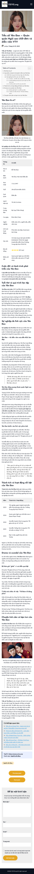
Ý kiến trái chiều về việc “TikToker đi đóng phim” (18, 92)
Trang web (6, 841)
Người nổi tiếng (15, 756)
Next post (17, 780)
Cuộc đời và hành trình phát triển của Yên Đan (17, 73)
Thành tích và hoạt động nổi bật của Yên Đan (16, 86)
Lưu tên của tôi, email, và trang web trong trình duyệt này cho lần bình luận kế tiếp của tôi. (17, 852)
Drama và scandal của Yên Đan (12, 88)
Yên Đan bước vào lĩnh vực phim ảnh (17, 84)
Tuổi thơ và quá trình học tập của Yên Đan (18, 75)
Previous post (17, 773)
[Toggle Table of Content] (29, 68)
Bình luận (6, 802)
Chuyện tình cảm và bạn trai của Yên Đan (15, 95)
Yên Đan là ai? (8, 71)
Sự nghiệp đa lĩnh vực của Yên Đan (16, 77)
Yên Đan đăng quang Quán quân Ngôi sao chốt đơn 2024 (19, 81)
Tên (4, 822)
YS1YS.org (13, 4)
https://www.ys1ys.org (16, 754)
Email (5, 831)
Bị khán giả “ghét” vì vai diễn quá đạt (17, 90)
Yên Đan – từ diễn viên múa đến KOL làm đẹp (19, 78)
